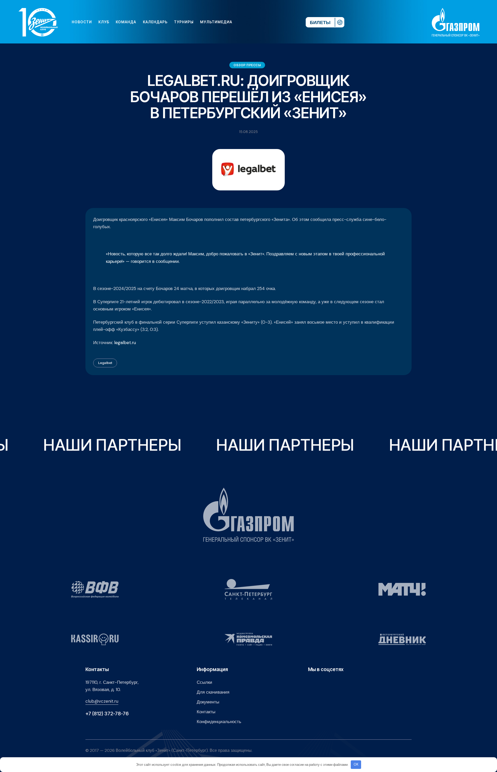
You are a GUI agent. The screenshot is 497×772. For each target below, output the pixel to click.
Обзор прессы (247, 65)
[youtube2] (253, 22)
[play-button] (262, 22)
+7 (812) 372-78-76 (107, 713)
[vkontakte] (245, 22)
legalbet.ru (125, 342)
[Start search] (286, 22)
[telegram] (270, 22)
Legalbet (105, 363)
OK (356, 764)
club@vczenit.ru (101, 701)
